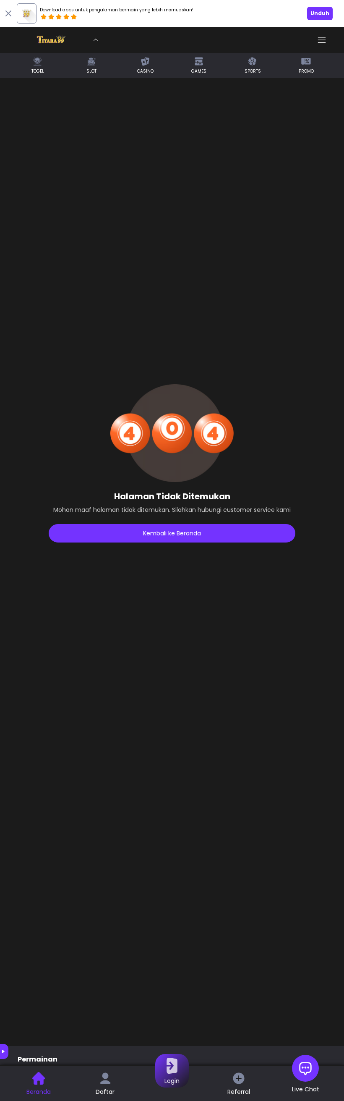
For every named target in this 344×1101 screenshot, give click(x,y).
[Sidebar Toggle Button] (321, 40)
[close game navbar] (95, 40)
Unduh (319, 13)
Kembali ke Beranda (172, 533)
